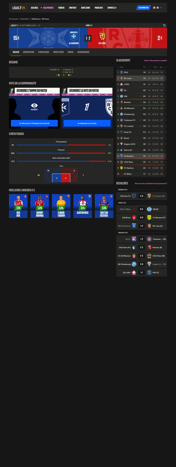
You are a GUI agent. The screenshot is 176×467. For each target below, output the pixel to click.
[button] (143, 7)
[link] (15, 19)
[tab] (16, 52)
